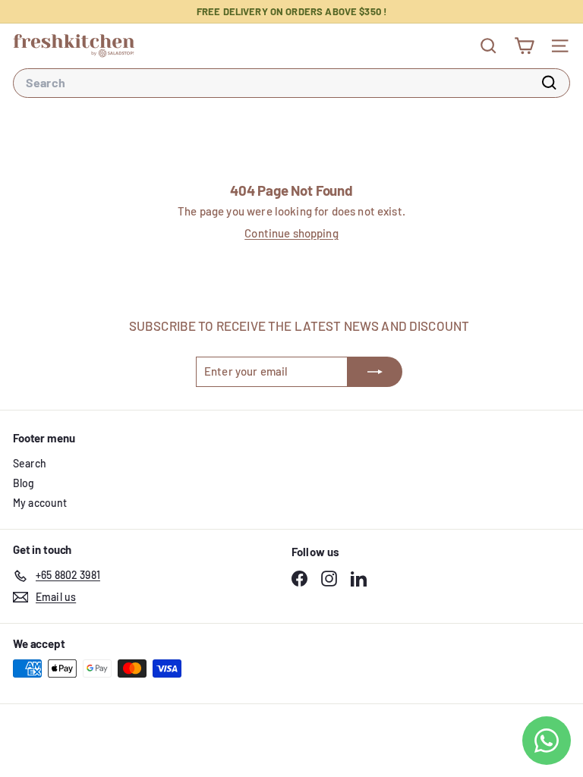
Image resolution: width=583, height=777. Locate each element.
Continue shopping (291, 233)
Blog (24, 483)
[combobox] (291, 83)
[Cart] (524, 46)
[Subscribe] (375, 372)
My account (40, 502)
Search (29, 463)
